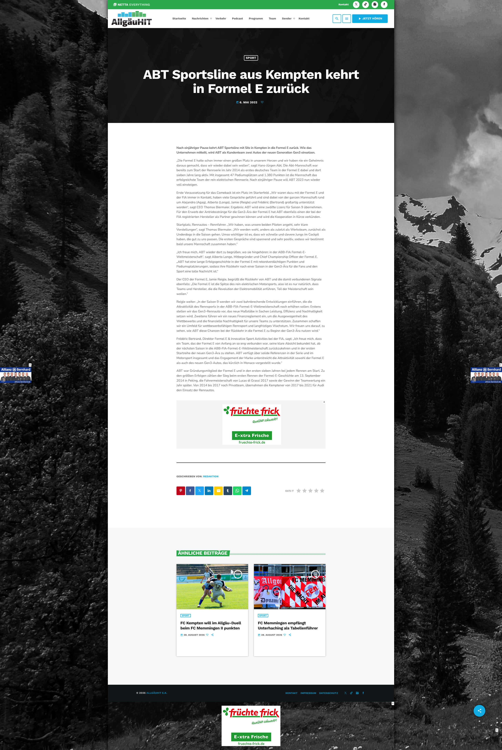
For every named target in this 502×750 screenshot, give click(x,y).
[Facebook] (384, 4)
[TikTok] (365, 4)
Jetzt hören (370, 19)
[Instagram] (375, 4)
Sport (251, 58)
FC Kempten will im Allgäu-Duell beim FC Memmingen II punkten (210, 625)
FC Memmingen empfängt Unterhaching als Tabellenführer (288, 625)
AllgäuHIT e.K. (156, 693)
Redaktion (210, 476)
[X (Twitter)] (356, 4)
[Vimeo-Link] (131, 18)
